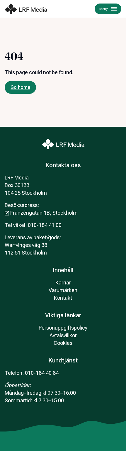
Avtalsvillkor (63, 335)
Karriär (63, 282)
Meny (103, 9)
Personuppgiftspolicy (63, 328)
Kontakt (63, 298)
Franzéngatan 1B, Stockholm (44, 213)
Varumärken (63, 290)
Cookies (63, 343)
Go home (20, 87)
